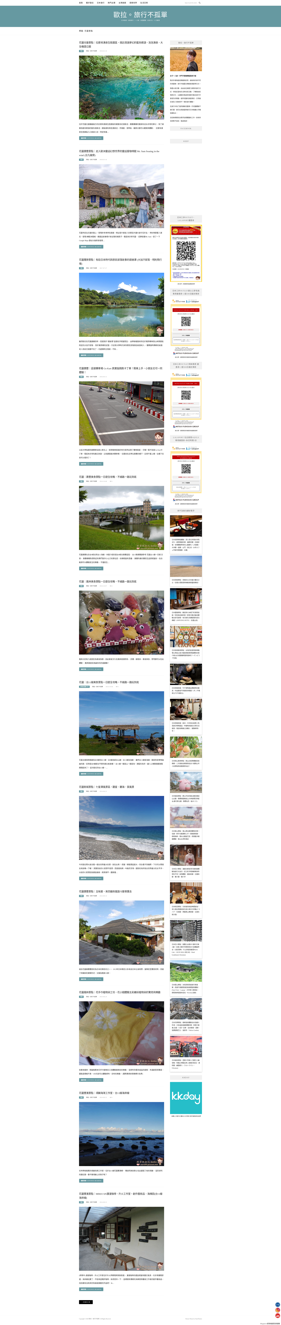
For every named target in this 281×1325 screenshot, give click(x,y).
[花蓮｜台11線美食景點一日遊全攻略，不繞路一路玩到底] (121, 723)
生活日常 (144, 3)
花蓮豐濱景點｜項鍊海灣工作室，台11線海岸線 (104, 1093)
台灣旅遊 (122, 3)
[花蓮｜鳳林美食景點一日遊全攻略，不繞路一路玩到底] (121, 622)
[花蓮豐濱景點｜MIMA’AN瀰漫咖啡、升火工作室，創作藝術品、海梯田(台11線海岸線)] (121, 1238)
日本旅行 (100, 3)
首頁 (81, 3)
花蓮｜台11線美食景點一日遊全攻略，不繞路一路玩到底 (109, 682)
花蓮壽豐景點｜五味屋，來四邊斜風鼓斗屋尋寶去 (105, 891)
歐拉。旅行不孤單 (140, 15)
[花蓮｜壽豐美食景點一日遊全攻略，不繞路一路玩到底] (121, 518)
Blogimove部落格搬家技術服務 (270, 1323)
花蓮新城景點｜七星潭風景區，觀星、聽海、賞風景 (106, 787)
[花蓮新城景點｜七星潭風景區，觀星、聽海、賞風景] (121, 828)
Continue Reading (94, 138)
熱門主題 (111, 3)
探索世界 (133, 3)
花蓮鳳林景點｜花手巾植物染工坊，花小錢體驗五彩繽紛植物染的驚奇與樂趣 (119, 992)
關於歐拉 (90, 3)
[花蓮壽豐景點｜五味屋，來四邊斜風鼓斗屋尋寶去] (121, 932)
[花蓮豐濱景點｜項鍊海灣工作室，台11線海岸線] (121, 1134)
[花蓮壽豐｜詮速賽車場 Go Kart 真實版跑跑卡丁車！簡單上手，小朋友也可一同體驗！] (121, 413)
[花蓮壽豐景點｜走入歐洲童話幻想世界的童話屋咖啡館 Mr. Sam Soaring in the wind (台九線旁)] (121, 196)
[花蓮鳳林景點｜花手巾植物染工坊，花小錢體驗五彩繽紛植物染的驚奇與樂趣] (121, 1033)
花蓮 (81, 51)
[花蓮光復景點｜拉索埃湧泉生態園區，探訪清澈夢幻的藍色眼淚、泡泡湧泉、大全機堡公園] (121, 87)
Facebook (186, 128)
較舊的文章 (86, 1302)
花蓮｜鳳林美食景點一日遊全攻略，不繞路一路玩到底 (107, 581)
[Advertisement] (186, 179)
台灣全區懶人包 (84, 686)
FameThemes (198, 1319)
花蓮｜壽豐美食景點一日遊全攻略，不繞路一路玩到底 (107, 477)
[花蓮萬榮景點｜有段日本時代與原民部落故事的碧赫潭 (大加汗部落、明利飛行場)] (121, 304)
